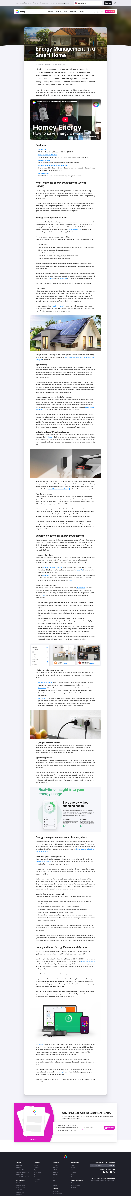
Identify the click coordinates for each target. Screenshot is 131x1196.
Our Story (36, 1167)
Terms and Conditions (110, 1180)
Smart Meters (19, 1194)
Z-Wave (73, 1165)
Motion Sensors (20, 1183)
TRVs (71, 618)
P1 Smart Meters (74, 229)
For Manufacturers (57, 1193)
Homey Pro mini (20, 1170)
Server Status (56, 1174)
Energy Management (76, 1183)
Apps (65, 11)
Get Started (55, 1165)
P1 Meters (73, 1187)
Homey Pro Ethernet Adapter (23, 1176)
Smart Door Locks (20, 1185)
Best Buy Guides (20, 1180)
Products (50, 11)
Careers (36, 1165)
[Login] (97, 11)
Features (58, 11)
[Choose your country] (101, 11)
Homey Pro (63, 278)
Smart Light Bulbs (20, 1192)
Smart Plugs (42, 688)
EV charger (48, 437)
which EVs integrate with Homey (58, 489)
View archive (33, 1139)
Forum (54, 1183)
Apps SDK (55, 1167)
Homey (50, 278)
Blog (35, 1174)
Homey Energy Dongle (42, 861)
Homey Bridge (19, 1174)
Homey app (59, 1072)
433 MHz (73, 1172)
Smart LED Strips (20, 1189)
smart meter (46, 575)
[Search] (93, 11)
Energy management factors (47, 155)
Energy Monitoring (75, 1185)
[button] (88, 3)
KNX (72, 1170)
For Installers (56, 1191)
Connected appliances (45, 682)
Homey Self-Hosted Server (22, 1172)
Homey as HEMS (43, 173)
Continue (108, 3)
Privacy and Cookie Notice (97, 1180)
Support (81, 11)
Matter (73, 1174)
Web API (55, 1170)
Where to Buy (37, 1172)
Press (35, 1176)
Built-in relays (42, 698)
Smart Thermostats (20, 1187)
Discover (73, 11)
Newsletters (37, 1179)
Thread (73, 1176)
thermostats (81, 588)
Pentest (55, 1185)
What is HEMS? (43, 149)
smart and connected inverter (51, 567)
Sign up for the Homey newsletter (105, 1162)
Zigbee (73, 1167)
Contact (36, 1181)
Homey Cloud (19, 1165)
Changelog (55, 1172)
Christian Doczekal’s (58, 306)
